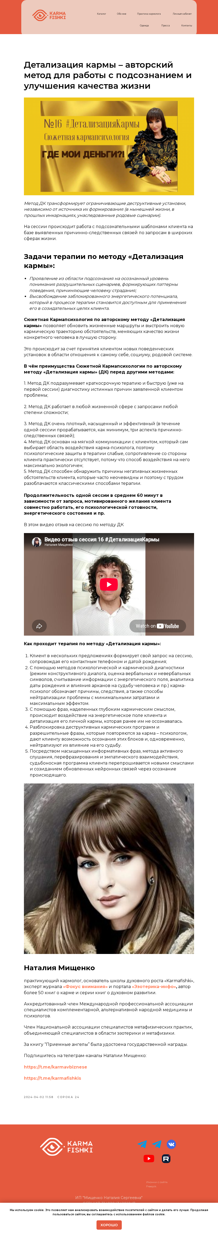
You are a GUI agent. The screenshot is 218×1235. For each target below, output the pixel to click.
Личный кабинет (182, 14)
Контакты (186, 25)
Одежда (144, 25)
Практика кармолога (149, 14)
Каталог (101, 14)
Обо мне (121, 14)
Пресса (165, 25)
